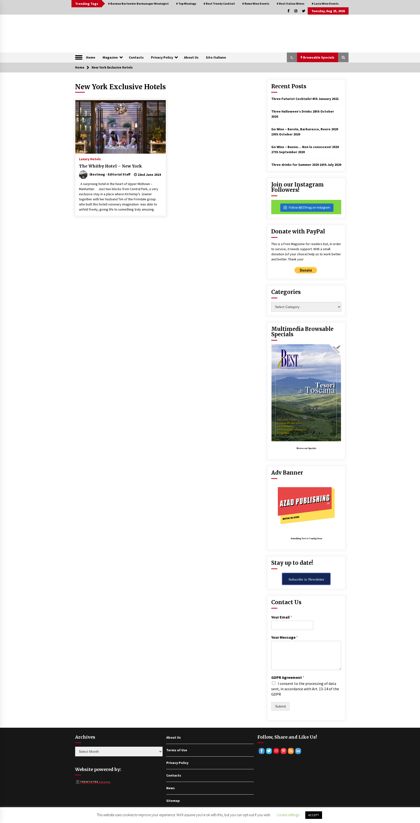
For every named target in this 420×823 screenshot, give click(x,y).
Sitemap (173, 800)
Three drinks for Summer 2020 (295, 164)
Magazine (110, 57)
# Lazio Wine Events (325, 3)
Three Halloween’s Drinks (291, 111)
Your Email (281, 617)
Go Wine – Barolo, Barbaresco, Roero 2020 (304, 129)
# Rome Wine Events (255, 3)
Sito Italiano (216, 57)
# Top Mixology (186, 3)
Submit (280, 706)
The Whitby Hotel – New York (110, 166)
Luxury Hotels (90, 159)
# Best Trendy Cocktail (219, 3)
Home (90, 57)
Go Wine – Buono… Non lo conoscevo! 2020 (305, 147)
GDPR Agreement (287, 677)
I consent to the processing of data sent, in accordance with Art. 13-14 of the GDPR (305, 689)
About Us (191, 57)
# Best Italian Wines (290, 3)
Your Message (284, 637)
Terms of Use (176, 750)
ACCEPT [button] (313, 815)
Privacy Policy (162, 57)
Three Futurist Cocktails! (291, 99)
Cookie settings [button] (288, 815)
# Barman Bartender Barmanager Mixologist (138, 3)
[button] (292, 57)
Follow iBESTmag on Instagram (309, 207)
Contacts (136, 57)
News (170, 788)
